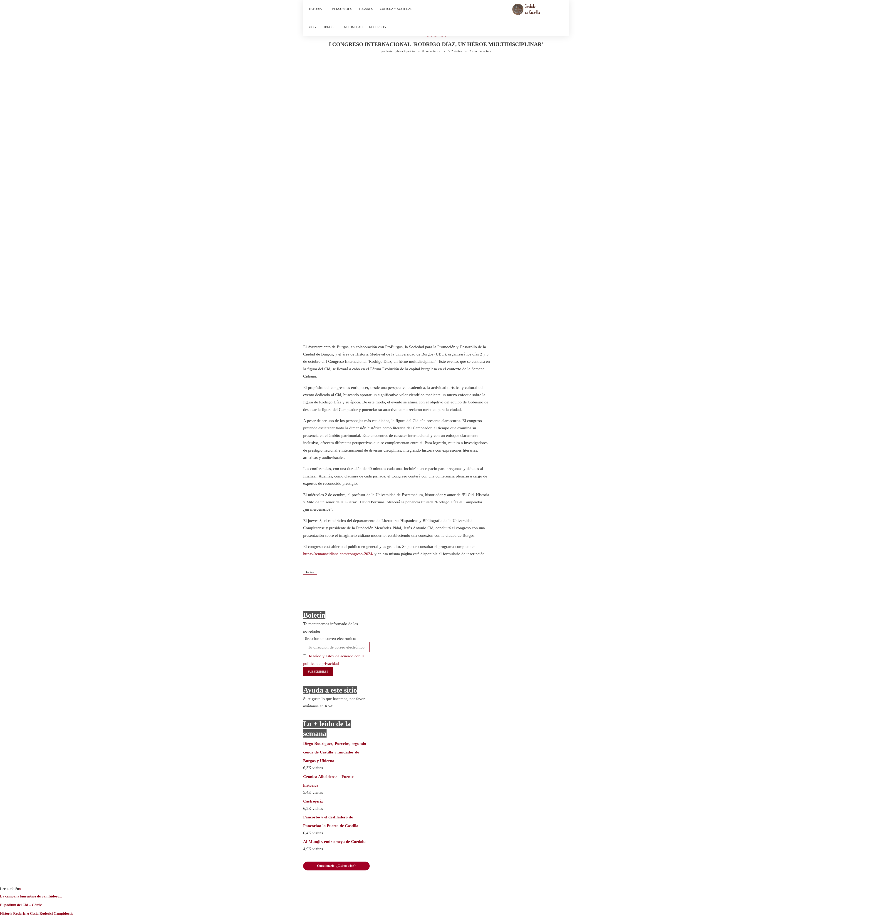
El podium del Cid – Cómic (21, 905)
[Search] (562, 18)
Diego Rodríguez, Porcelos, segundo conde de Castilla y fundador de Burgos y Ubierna (334, 752)
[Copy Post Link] (408, 65)
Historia (315, 9)
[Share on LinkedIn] (370, 65)
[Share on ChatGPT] (439, 65)
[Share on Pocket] (415, 65)
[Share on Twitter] (355, 65)
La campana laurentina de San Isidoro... (31, 896)
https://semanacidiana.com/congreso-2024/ (338, 554)
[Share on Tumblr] (378, 65)
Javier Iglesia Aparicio (400, 51)
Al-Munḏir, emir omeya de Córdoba (335, 841)
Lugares (366, 9)
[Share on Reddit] (385, 65)
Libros (328, 27)
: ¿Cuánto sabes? (336, 865)
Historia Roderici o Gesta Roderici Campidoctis (36, 913)
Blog (312, 27)
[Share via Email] (449, 65)
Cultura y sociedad (396, 9)
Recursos (377, 27)
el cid (310, 571)
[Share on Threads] (423, 65)
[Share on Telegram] (400, 65)
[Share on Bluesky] (430, 65)
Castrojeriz (313, 801)
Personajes (342, 9)
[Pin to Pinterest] (363, 65)
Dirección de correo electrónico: (329, 638)
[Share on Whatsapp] (393, 65)
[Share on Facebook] (347, 65)
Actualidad (353, 27)
